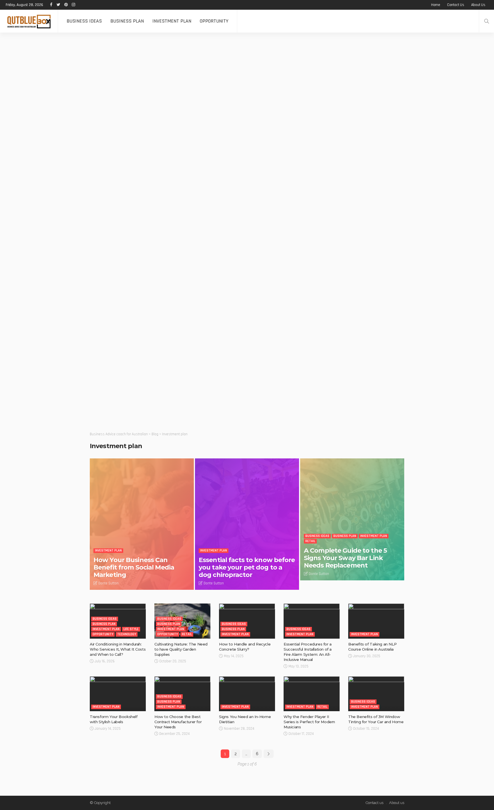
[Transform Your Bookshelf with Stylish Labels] (118, 693)
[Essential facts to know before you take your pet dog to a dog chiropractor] (247, 524)
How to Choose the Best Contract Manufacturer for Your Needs (178, 721)
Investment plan (171, 21)
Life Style (131, 629)
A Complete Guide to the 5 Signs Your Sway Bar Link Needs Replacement (345, 558)
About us (478, 4)
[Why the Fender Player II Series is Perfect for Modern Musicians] (312, 693)
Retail (310, 541)
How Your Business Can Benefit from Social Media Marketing (133, 567)
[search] (486, 21)
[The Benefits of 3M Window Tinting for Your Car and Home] (376, 693)
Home (435, 4)
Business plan (127, 21)
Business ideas (84, 21)
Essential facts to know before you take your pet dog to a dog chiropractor (247, 567)
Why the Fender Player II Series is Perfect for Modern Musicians (309, 721)
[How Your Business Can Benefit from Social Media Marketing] (142, 524)
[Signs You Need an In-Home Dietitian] (247, 693)
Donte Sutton (108, 583)
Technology (126, 634)
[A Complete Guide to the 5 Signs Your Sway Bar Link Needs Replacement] (352, 519)
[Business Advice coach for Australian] (29, 21)
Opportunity (214, 21)
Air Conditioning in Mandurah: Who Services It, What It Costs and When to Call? (118, 649)
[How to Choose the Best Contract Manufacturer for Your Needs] (182, 693)
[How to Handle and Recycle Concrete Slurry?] (247, 621)
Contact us (455, 4)
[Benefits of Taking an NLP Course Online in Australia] (376, 621)
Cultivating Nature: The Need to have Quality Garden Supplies (181, 649)
